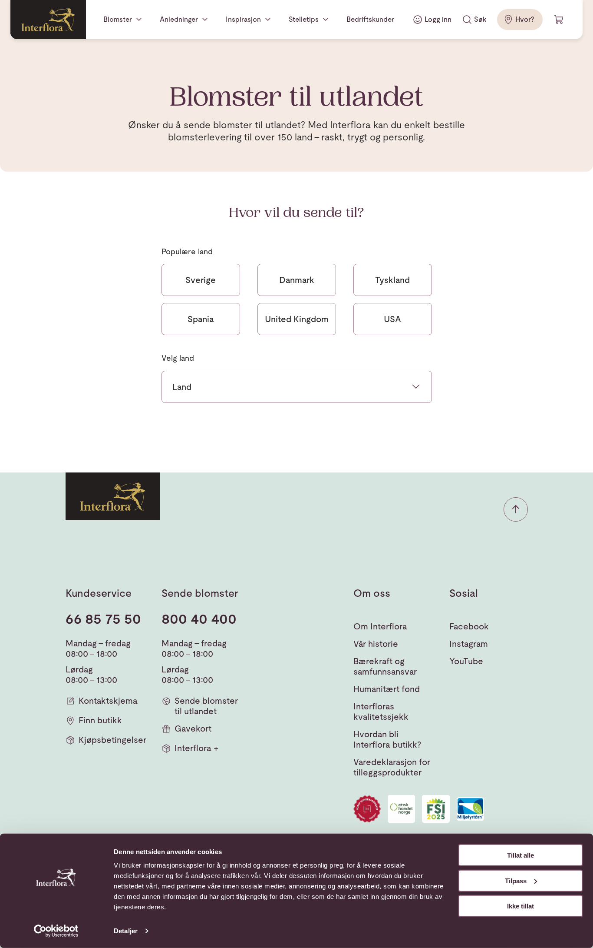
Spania (201, 319)
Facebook (469, 626)
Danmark (296, 280)
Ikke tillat (520, 906)
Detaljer (126, 931)
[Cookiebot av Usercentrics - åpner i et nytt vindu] (56, 931)
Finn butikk (100, 720)
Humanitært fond (386, 689)
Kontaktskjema (108, 700)
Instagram (468, 644)
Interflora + (196, 748)
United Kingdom (297, 319)
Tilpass (516, 880)
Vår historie (375, 644)
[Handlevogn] (559, 19)
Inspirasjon (243, 19)
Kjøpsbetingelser (112, 740)
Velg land (177, 358)
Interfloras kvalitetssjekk (381, 712)
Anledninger (179, 19)
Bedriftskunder (370, 19)
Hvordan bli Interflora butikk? (387, 739)
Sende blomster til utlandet (206, 706)
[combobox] (296, 387)
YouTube (466, 661)
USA (392, 319)
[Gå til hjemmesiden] (48, 19)
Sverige (200, 280)
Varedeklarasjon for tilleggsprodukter (391, 767)
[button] (516, 509)
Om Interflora (380, 626)
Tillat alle (520, 855)
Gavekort (193, 728)
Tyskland (392, 280)
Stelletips (304, 19)
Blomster (117, 19)
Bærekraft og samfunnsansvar (385, 666)
